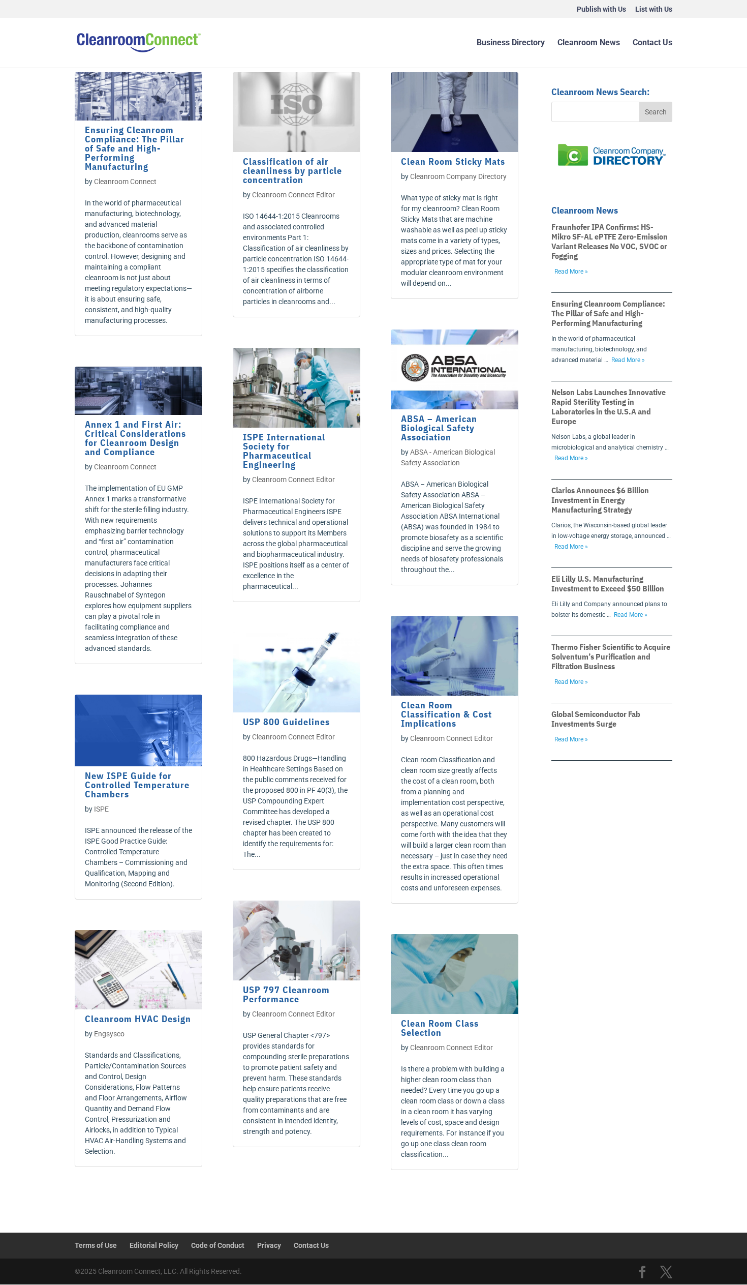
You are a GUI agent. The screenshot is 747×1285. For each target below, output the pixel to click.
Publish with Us (601, 9)
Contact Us (652, 43)
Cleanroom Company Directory (458, 176)
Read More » (571, 271)
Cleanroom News (588, 43)
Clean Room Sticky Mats (453, 161)
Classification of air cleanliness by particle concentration (292, 171)
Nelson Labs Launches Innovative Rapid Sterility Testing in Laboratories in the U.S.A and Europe (608, 406)
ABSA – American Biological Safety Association (439, 428)
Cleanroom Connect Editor (293, 195)
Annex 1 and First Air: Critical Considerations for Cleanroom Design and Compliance (135, 438)
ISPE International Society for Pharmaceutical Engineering (284, 450)
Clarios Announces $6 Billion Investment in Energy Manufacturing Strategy (600, 500)
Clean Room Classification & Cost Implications (446, 714)
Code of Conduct (217, 1245)
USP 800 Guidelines (286, 722)
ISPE (101, 809)
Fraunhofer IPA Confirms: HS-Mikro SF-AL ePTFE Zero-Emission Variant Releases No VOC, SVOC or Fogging (609, 241)
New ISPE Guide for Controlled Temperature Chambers (137, 785)
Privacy (269, 1245)
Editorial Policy (154, 1245)
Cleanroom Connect (125, 181)
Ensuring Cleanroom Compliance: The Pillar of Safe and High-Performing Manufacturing (134, 148)
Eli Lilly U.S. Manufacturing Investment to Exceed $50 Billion (607, 583)
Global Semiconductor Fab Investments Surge (595, 719)
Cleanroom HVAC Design (138, 1019)
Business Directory (511, 43)
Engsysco (109, 1034)
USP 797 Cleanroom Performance (286, 994)
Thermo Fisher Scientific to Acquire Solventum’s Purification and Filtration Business (610, 656)
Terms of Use (96, 1245)
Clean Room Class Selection (440, 1028)
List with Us (653, 9)
